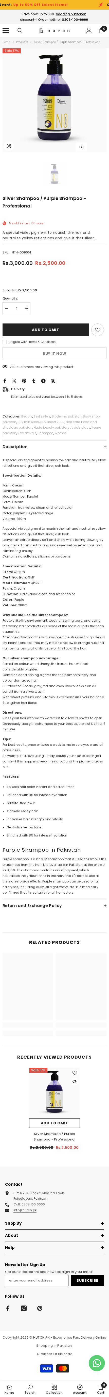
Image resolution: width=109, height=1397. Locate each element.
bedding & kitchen (71, 14)
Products (22, 42)
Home (6, 42)
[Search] (20, 31)
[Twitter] (14, 380)
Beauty (26, 416)
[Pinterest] (24, 380)
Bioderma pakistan (67, 416)
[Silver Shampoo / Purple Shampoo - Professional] (54, 1093)
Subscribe (87, 1280)
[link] (28, 1025)
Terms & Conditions (42, 342)
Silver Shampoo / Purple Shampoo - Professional (55, 1136)
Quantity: (10, 298)
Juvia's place (80, 427)
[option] (54, 100)
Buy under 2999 (52, 422)
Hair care (73, 422)
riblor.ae (65, 1354)
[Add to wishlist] (97, 329)
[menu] (6, 31)
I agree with (18, 342)
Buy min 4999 (28, 422)
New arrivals (26, 433)
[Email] (53, 380)
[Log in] (89, 30)
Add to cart (45, 329)
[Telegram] (43, 380)
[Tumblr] (33, 380)
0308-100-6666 (75, 19)
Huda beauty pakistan (51, 427)
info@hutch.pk (25, 1210)
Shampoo (45, 433)
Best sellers (41, 416)
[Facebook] (5, 380)
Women (61, 433)
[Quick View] (75, 1081)
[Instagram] (24, 1308)
